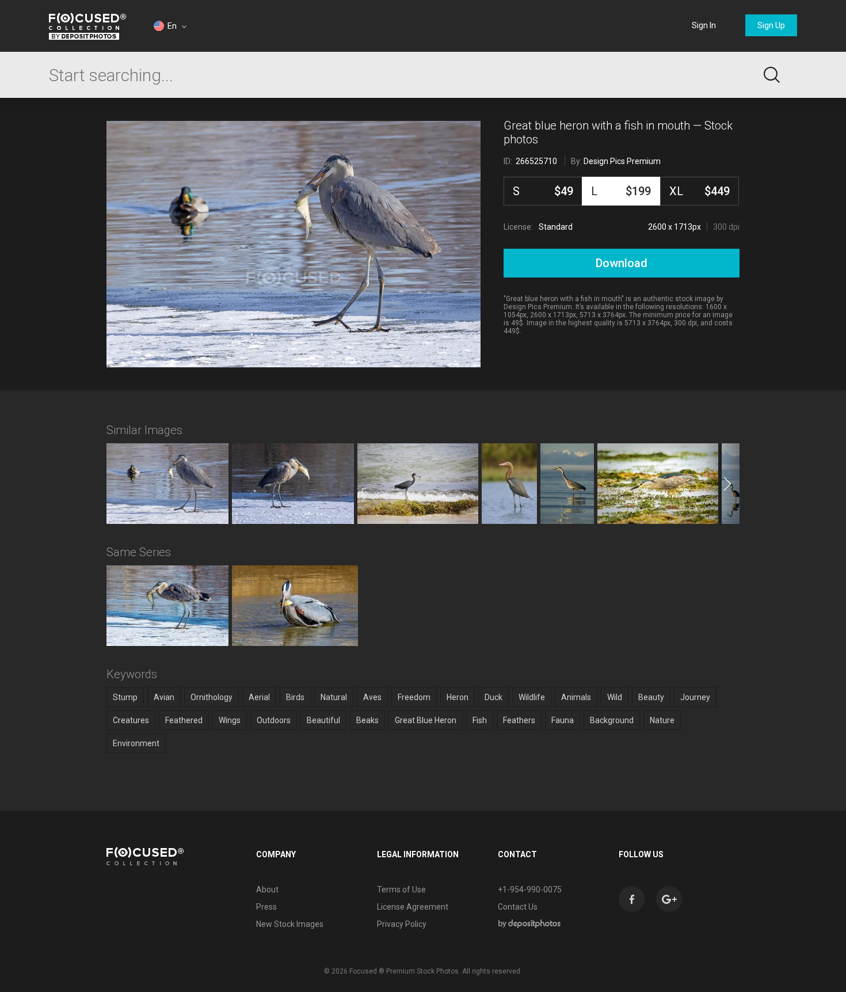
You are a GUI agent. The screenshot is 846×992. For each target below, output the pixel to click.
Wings (230, 720)
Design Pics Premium (622, 161)
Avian (164, 697)
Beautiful (323, 720)
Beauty (651, 697)
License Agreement (412, 906)
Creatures (131, 720)
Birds (295, 697)
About (267, 889)
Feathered (184, 720)
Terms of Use (401, 889)
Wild (614, 697)
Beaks (367, 720)
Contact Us (518, 906)
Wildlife (532, 697)
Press (266, 906)
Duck (493, 697)
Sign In (704, 25)
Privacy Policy (401, 924)
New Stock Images (289, 924)
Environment (136, 743)
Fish (479, 720)
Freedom (414, 697)
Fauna (562, 720)
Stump (125, 697)
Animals (576, 697)
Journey (695, 697)
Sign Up (771, 25)
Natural (334, 697)
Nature (662, 720)
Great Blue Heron (425, 720)
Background (612, 720)
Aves (372, 697)
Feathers (519, 720)
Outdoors (274, 720)
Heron (457, 697)
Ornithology (211, 697)
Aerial (259, 697)
